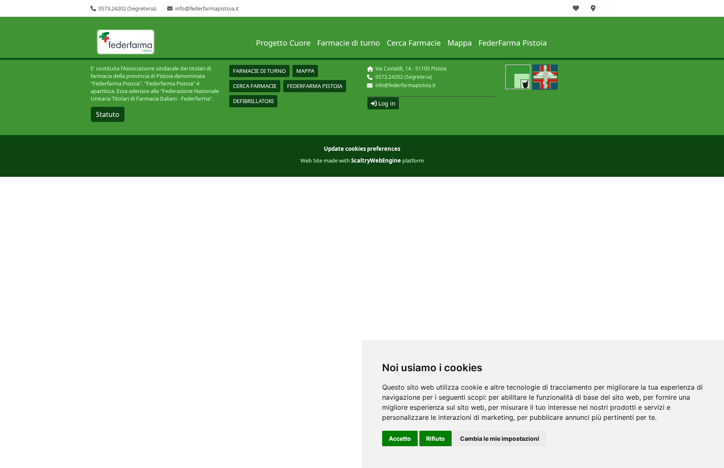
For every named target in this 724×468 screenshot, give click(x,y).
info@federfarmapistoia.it (207, 8)
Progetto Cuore (283, 43)
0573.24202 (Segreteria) (127, 8)
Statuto (107, 114)
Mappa (459, 43)
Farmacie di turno (348, 43)
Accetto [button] (400, 438)
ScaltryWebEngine (376, 160)
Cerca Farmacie (414, 43)
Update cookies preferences (362, 149)
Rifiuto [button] (435, 438)
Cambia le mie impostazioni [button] (499, 438)
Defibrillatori (253, 101)
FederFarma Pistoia (512, 43)
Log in (386, 103)
